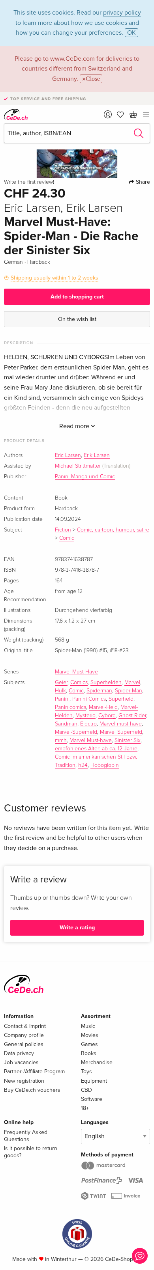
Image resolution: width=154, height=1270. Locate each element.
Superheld (121, 699)
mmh (61, 740)
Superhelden (106, 682)
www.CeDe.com (72, 59)
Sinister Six (128, 740)
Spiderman (99, 691)
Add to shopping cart (77, 296)
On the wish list (77, 319)
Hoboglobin (104, 765)
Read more (75, 426)
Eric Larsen (68, 455)
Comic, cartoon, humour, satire (113, 530)
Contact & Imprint (25, 1026)
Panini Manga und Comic (85, 476)
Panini (62, 699)
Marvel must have (121, 724)
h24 (83, 765)
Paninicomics (70, 707)
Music (88, 1026)
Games (89, 1044)
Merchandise (97, 1062)
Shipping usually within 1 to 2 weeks (54, 277)
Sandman (66, 724)
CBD (86, 1090)
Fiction (63, 530)
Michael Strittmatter (78, 466)
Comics (79, 682)
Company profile (24, 1035)
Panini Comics (89, 699)
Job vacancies (21, 1062)
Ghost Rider (132, 715)
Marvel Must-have (90, 740)
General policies (23, 1044)
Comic (66, 538)
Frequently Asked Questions (25, 1136)
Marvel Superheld (121, 732)
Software (91, 1099)
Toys (86, 1071)
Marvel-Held (103, 707)
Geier (61, 682)
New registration (24, 1081)
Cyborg (107, 715)
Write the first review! (29, 182)
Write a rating (77, 927)
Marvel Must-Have (76, 672)
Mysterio (85, 715)
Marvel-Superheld (76, 732)
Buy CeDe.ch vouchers (32, 1090)
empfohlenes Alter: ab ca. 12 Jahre (96, 749)
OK (131, 33)
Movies (89, 1035)
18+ (85, 1108)
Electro (88, 724)
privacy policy (122, 13)
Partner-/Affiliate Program (34, 1071)
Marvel (132, 682)
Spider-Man (128, 691)
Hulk (60, 691)
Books (88, 1053)
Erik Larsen (97, 455)
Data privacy (19, 1053)
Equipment (94, 1081)
